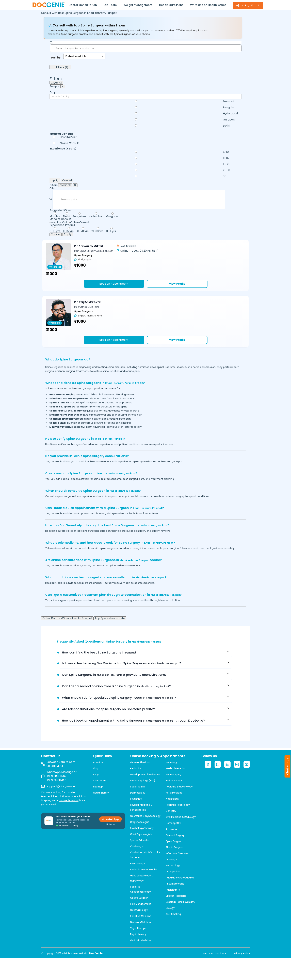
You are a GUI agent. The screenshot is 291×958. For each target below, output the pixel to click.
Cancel (67, 180)
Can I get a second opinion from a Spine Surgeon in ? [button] (116, 686)
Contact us (99, 780)
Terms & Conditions (214, 953)
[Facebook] (208, 764)
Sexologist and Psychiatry (180, 902)
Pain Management (140, 904)
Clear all (65, 185)
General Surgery (175, 835)
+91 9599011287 (56, 780)
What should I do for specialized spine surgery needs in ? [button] (119, 697)
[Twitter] (218, 764)
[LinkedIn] (227, 764)
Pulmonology (137, 863)
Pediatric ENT (137, 786)
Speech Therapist (176, 896)
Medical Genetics (176, 768)
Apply (55, 180)
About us (98, 762)
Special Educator (139, 840)
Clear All (56, 83)
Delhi (226, 125)
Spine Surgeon (174, 841)
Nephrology (172, 798)
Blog (95, 768)
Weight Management (137, 5)
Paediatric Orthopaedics (180, 877)
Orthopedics (173, 871)
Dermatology (137, 792)
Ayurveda (171, 829)
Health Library (101, 792)
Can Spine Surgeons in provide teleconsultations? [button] (114, 675)
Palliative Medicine (140, 916)
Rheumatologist (175, 883)
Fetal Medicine (174, 792)
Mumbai (228, 101)
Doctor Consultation (83, 5)
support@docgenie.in (60, 786)
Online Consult (69, 143)
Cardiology (136, 846)
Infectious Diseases (177, 853)
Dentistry (171, 811)
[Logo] (48, 5)
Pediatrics (135, 768)
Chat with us (287, 766)
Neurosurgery (173, 774)
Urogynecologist (139, 822)
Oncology (171, 859)
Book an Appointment (113, 284)
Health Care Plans (171, 5)
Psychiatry (136, 798)
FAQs (96, 774)
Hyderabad (230, 113)
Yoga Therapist (139, 928)
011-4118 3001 (54, 766)
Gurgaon (229, 119)
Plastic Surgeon (174, 847)
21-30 (226, 170)
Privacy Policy (242, 953)
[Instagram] (237, 764)
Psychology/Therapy (142, 828)
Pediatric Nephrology (178, 805)
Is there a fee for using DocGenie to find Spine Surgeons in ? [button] (121, 663)
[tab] (145, 652)
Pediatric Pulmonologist (143, 869)
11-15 (226, 158)
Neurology (171, 762)
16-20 (226, 164)
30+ (225, 176)
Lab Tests (110, 5)
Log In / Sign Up (250, 5)
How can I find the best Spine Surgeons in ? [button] (99, 652)
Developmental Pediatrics (145, 774)
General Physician (140, 762)
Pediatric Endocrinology (179, 786)
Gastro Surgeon (139, 898)
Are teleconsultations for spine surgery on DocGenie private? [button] (108, 709)
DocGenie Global (68, 800)
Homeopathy (173, 823)
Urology (170, 908)
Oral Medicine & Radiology (181, 817)
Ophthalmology (139, 910)
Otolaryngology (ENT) (142, 780)
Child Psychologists (141, 834)
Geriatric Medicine (140, 940)
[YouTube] (247, 764)
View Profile (177, 284)
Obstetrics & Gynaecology (145, 816)
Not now (110, 824)
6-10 (226, 152)
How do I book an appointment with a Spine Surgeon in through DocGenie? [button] (133, 720)
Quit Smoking (173, 914)
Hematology (173, 865)
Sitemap (98, 786)
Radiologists (173, 889)
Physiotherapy (138, 934)
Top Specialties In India (110, 618)
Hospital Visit (68, 137)
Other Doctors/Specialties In (67, 618)
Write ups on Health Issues (208, 5)
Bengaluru (229, 107)
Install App (112, 819)
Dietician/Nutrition (140, 922)
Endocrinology (174, 780)
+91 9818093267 (56, 776)
